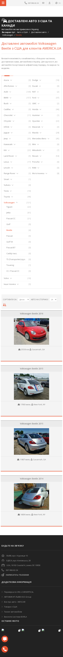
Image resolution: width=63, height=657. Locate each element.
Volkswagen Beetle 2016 (31, 313)
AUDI (6, 91)
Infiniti (6, 127)
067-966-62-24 (12, 570)
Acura (6, 80)
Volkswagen (7, 35)
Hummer (36, 115)
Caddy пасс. (11, 253)
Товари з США (10, 606)
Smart (6, 179)
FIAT (34, 91)
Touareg (10, 265)
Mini (34, 144)
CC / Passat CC (12, 271)
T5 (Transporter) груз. (15, 259)
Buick (6, 103)
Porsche (36, 161)
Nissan (35, 156)
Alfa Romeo (9, 86)
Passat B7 (10, 247)
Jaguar (7, 132)
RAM (34, 167)
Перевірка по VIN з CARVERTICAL (19, 592)
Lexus (6, 161)
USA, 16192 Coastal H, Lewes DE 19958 (23, 565)
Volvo (6, 278)
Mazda (35, 132)
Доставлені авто (39, 32)
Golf (8, 224)
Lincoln (7, 167)
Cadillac (7, 109)
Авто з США (22, 32)
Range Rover (9, 173)
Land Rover (9, 156)
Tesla (6, 191)
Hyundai (36, 121)
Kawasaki (8, 144)
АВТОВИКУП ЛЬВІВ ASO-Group (17, 596)
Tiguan (9, 206)
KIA (5, 150)
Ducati (35, 86)
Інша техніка (10, 284)
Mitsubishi (36, 150)
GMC (34, 103)
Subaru (7, 185)
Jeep (6, 138)
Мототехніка (38, 173)
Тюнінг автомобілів (13, 611)
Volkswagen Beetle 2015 (31, 368)
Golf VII (9, 241)
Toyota (7, 196)
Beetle (9, 230)
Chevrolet (8, 115)
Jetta (8, 212)
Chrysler (7, 121)
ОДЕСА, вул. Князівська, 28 (18, 560)
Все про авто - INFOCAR (14, 602)
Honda (35, 109)
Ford (34, 97)
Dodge (35, 80)
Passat (9, 236)
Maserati (36, 127)
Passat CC (10, 218)
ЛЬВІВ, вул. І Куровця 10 (17, 555)
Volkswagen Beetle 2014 (31, 478)
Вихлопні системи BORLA (15, 616)
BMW (6, 97)
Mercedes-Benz (39, 138)
